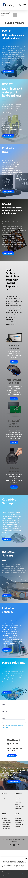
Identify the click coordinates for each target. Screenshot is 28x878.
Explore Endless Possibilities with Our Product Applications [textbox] (12, 280)
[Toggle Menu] (24, 5)
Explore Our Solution (2, 15)
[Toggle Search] (20, 5)
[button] (26, 858)
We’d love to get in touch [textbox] (14, 742)
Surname (4, 711)
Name (4, 704)
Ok (23, 874)
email (3, 718)
